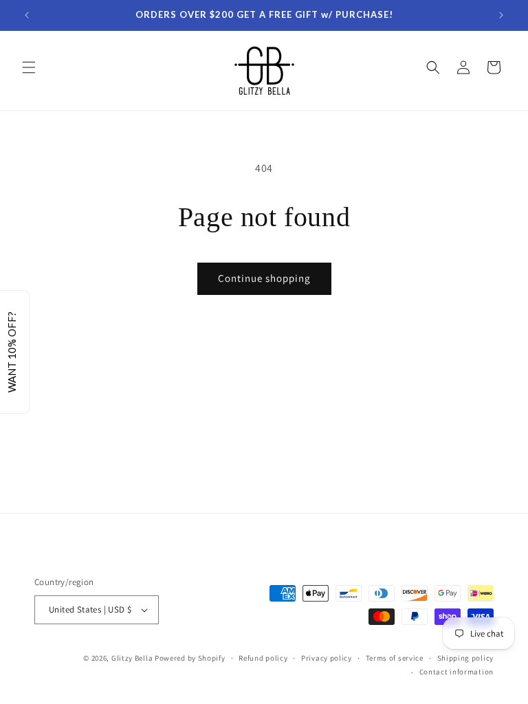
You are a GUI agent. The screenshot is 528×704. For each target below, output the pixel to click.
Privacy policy (326, 658)
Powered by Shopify (190, 658)
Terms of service (395, 658)
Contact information (456, 671)
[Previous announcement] (27, 15)
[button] (29, 67)
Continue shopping (264, 278)
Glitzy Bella (132, 658)
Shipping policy (465, 658)
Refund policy (263, 658)
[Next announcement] (501, 15)
